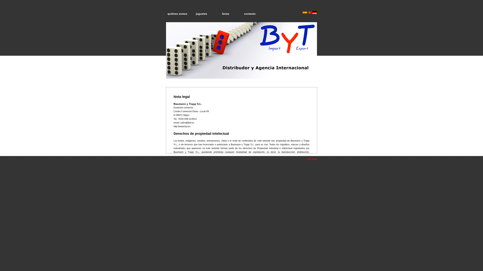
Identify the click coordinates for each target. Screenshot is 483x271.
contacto (250, 13)
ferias (225, 13)
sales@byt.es (187, 122)
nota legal (312, 159)
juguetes (201, 13)
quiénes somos (177, 13)
